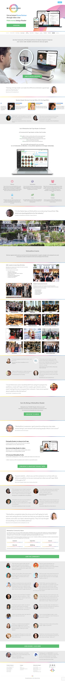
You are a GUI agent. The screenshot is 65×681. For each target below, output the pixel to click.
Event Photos (9, 671)
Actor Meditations (9, 668)
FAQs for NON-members (37, 669)
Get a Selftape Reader (10, 666)
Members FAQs (35, 668)
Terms (21, 666)
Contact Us (22, 669)
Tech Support (35, 670)
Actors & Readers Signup (37, 667)
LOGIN (60, 2)
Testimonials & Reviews (23, 668)
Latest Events (9, 670)
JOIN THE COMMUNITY (32, 556)
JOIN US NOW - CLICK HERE (32, 646)
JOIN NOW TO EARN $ (32, 414)
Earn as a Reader (9, 667)
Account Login (35, 666)
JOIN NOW (16, 25)
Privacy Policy (22, 667)
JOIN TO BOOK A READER (32, 76)
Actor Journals (9, 669)
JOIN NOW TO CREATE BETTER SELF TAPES (32, 466)
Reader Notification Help (37, 671)
